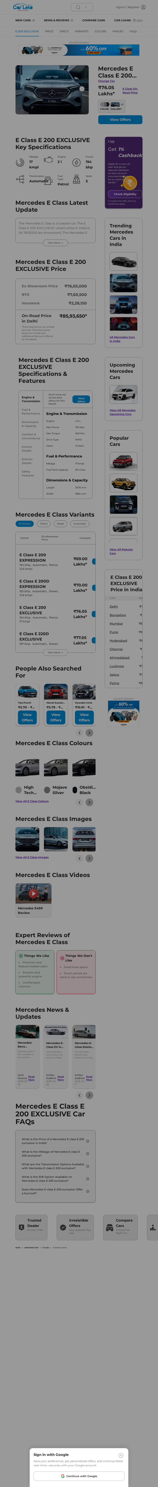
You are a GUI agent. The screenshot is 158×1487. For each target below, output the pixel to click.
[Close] (121, 1455)
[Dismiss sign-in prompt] (79, 743)
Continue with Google (81, 1476)
